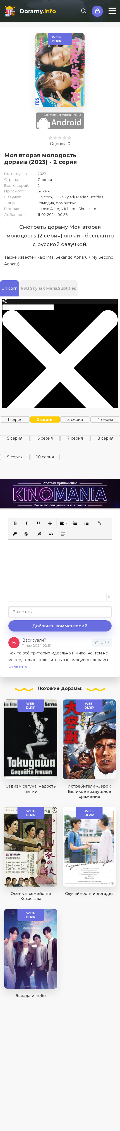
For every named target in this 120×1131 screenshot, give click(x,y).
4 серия (105, 419)
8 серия (105, 438)
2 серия (45, 419)
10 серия (45, 457)
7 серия (75, 438)
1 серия (15, 419)
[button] (14, 523)
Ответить (17, 666)
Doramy (38, 11)
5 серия (14, 438)
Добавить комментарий (60, 625)
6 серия (45, 438)
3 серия (75, 419)
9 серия (15, 457)
